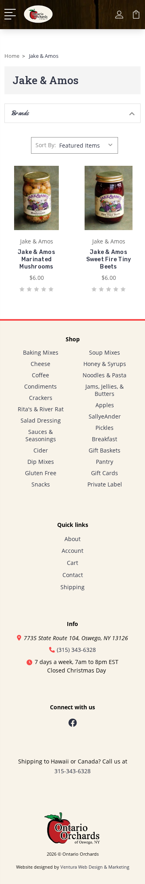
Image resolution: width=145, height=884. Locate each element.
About (72, 539)
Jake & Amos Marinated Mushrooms (36, 259)
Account (72, 550)
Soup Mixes (104, 352)
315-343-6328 (72, 771)
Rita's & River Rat (41, 409)
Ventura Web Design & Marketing (94, 867)
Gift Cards (104, 473)
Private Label (104, 484)
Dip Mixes (40, 461)
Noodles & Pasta (104, 375)
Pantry (104, 461)
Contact (72, 575)
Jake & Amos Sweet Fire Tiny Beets (108, 259)
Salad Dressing (41, 420)
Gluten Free (40, 473)
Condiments (40, 386)
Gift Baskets (104, 450)
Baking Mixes (40, 352)
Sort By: (45, 145)
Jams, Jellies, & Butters (104, 390)
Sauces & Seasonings (40, 435)
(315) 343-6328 (76, 649)
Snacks (40, 484)
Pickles (104, 427)
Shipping (72, 587)
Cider (40, 450)
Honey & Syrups (104, 364)
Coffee (40, 375)
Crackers (40, 398)
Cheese (40, 364)
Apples (104, 405)
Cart (72, 563)
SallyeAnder (105, 416)
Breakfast (104, 439)
